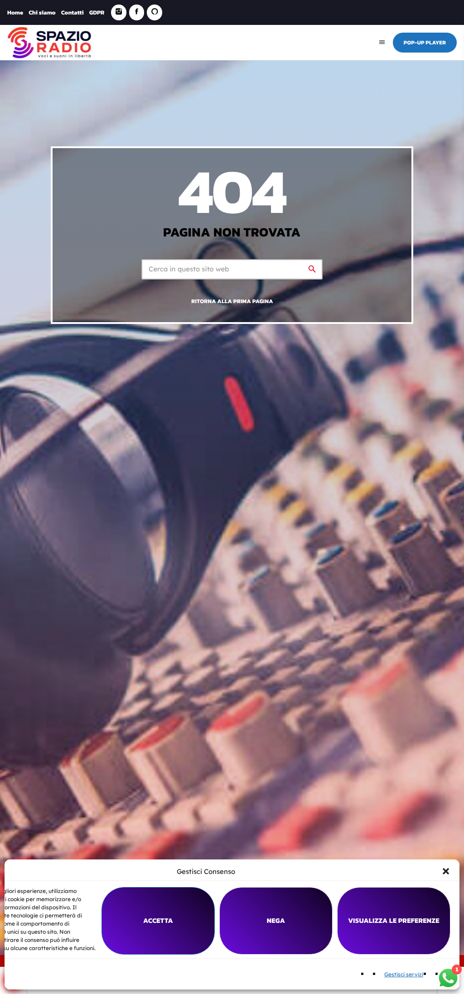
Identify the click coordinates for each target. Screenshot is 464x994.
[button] (445, 871)
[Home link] (49, 42)
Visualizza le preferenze (394, 920)
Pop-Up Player (425, 43)
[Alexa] (154, 12)
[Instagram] (118, 12)
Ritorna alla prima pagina (232, 301)
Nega (276, 920)
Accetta (158, 920)
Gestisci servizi (403, 974)
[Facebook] (137, 12)
